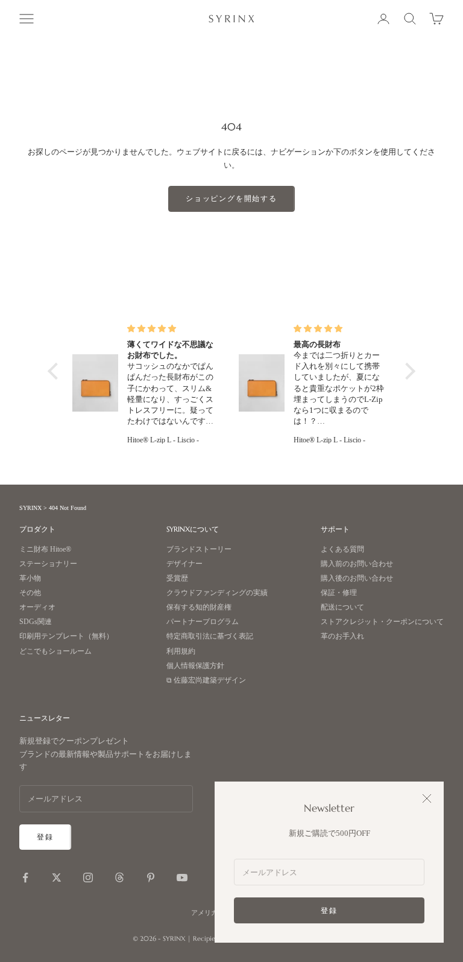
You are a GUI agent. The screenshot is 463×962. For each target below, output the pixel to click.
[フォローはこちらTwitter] (57, 877)
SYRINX (30, 508)
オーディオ (37, 607)
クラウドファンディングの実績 (217, 593)
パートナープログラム (202, 622)
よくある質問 (342, 549)
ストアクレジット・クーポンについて (382, 622)
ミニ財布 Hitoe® (45, 549)
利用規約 (180, 651)
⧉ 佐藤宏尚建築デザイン (206, 680)
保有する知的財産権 (199, 607)
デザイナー (184, 564)
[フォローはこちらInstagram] (88, 877)
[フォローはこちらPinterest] (151, 877)
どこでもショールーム (55, 651)
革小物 (30, 578)
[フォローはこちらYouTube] (182, 877)
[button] (56, 370)
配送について (342, 607)
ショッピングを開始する (231, 198)
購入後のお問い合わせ (357, 578)
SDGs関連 (35, 622)
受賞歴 (177, 578)
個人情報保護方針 (195, 666)
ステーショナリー (48, 564)
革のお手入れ (342, 636)
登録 (329, 910)
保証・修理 (339, 593)
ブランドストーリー (199, 549)
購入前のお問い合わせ (357, 564)
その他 (30, 593)
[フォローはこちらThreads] (119, 877)
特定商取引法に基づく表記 (209, 636)
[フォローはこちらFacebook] (25, 877)
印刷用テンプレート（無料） (66, 636)
